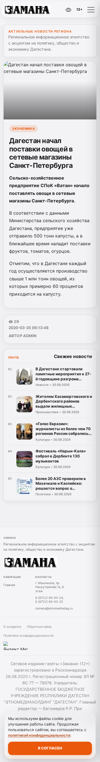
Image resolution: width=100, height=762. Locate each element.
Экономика (23, 129)
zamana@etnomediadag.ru (54, 608)
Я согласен (50, 748)
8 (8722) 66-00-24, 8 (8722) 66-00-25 (49, 600)
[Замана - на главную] (27, 10)
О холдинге (12, 627)
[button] (91, 9)
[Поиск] (44, 9)
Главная (9, 585)
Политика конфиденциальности (28, 636)
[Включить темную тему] (56, 9)
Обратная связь (39, 627)
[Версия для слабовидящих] (68, 9)
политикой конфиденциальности (39, 735)
